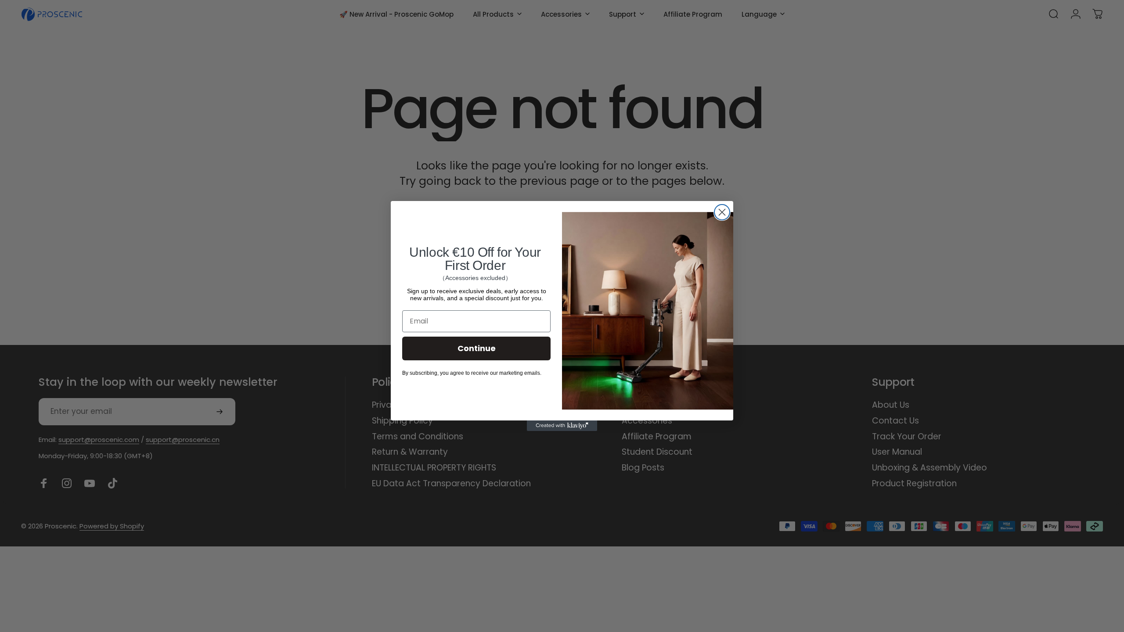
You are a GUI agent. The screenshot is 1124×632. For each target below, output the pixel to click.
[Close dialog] (722, 212)
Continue (477, 348)
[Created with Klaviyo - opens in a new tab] (562, 425)
